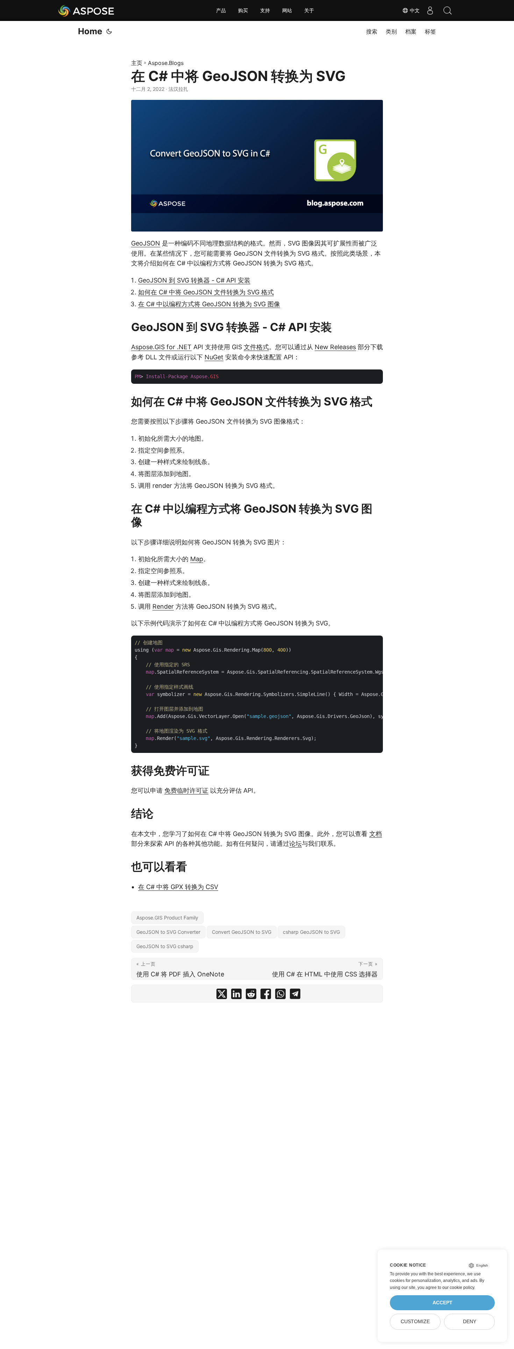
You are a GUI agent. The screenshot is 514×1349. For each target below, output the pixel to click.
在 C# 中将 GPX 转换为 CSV (178, 886)
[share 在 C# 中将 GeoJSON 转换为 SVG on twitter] (221, 995)
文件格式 (256, 347)
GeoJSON (145, 243)
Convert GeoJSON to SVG (241, 932)
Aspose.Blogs (166, 62)
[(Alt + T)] (109, 31)
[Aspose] (86, 10)
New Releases (335, 347)
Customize (415, 1321)
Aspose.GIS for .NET (161, 347)
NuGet (214, 357)
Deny (469, 1321)
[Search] (447, 10)
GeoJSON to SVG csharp (164, 946)
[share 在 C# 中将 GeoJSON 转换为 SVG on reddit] (251, 995)
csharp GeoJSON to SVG (311, 932)
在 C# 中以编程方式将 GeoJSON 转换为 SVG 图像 (209, 304)
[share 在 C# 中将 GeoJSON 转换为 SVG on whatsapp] (280, 995)
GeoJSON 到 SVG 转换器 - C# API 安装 (194, 280)
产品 (221, 10)
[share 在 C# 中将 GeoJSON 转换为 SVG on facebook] (265, 995)
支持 (265, 10)
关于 (309, 10)
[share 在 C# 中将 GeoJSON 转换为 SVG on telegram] (295, 995)
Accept (442, 1302)
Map (196, 559)
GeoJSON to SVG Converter (168, 932)
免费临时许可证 (186, 790)
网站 (287, 10)
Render (163, 606)
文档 (375, 833)
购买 (243, 10)
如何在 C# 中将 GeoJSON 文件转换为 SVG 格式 (206, 292)
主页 (136, 62)
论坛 (295, 843)
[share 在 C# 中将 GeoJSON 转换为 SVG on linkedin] (236, 995)
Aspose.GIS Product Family (167, 918)
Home (90, 31)
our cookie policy (458, 1287)
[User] (430, 10)
